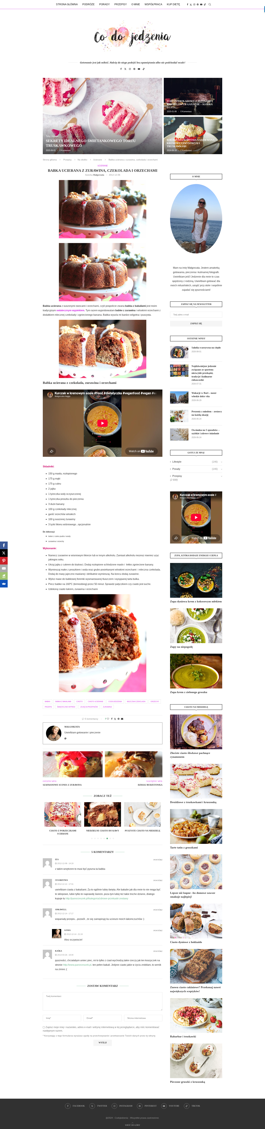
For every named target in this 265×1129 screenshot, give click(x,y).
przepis (48, 707)
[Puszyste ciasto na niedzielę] (102, 814)
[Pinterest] (198, 4)
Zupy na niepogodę (181, 646)
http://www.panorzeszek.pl (77, 965)
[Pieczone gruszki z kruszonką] (196, 1060)
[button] (48, 115)
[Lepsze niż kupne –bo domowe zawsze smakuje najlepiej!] (196, 871)
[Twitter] (191, 4)
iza (57, 859)
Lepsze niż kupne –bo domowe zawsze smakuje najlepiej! (192, 894)
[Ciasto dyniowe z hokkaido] (196, 921)
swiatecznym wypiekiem (70, 310)
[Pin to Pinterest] (118, 719)
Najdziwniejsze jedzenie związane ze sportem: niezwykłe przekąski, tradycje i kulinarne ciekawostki (204, 373)
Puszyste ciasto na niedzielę (102, 831)
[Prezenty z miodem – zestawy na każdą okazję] (179, 416)
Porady (104, 4)
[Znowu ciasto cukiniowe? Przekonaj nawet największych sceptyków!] (196, 966)
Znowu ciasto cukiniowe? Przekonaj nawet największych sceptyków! (195, 989)
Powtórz (158, 860)
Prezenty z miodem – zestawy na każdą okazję (207, 413)
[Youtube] (201, 4)
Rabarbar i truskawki (183, 1036)
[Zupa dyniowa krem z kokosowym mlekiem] (196, 580)
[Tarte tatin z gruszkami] (196, 826)
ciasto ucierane (95, 701)
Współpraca (153, 4)
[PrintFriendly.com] (4, 576)
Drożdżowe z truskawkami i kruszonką (193, 802)
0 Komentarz (65, 150)
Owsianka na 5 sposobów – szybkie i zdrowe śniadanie (206, 432)
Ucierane (97, 159)
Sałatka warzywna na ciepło (206, 347)
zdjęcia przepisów (89, 707)
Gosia (67, 930)
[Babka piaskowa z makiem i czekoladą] (142, 814)
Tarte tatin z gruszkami (184, 847)
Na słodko (82, 159)
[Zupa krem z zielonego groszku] (196, 671)
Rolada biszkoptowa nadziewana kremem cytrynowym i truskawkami (190, 143)
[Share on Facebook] (111, 719)
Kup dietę (173, 4)
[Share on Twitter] (115, 719)
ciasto (79, 701)
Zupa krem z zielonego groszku (188, 692)
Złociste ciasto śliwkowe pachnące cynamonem (190, 754)
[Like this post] (108, 719)
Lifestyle (195, 461)
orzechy (155, 701)
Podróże (88, 4)
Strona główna (67, 4)
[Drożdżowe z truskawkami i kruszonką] (196, 781)
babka (47, 701)
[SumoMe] (4, 583)
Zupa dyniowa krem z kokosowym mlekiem (196, 601)
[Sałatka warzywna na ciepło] (179, 352)
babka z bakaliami (63, 701)
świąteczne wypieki (66, 707)
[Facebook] (187, 4)
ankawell (61, 909)
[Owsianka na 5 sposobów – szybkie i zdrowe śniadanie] (179, 434)
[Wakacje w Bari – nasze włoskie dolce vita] (179, 397)
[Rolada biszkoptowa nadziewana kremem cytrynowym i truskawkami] (193, 135)
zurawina (107, 707)
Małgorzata (98, 175)
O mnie (135, 4)
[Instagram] (194, 4)
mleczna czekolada (136, 701)
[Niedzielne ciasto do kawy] (62, 814)
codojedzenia (115, 701)
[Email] (4, 568)
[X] (4, 553)
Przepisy (120, 4)
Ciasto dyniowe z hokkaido (186, 942)
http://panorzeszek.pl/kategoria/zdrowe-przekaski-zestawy (97, 898)
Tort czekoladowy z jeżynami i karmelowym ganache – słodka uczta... (190, 104)
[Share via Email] (122, 719)
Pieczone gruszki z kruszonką (187, 1081)
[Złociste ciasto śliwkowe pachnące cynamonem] (196, 732)
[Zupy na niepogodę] (196, 625)
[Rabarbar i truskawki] (196, 1015)
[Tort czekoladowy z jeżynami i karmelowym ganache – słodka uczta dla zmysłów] (193, 96)
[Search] (209, 4)
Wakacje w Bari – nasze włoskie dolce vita (204, 395)
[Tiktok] (205, 4)
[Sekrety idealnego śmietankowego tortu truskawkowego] (102, 116)
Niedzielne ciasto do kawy (62, 831)
